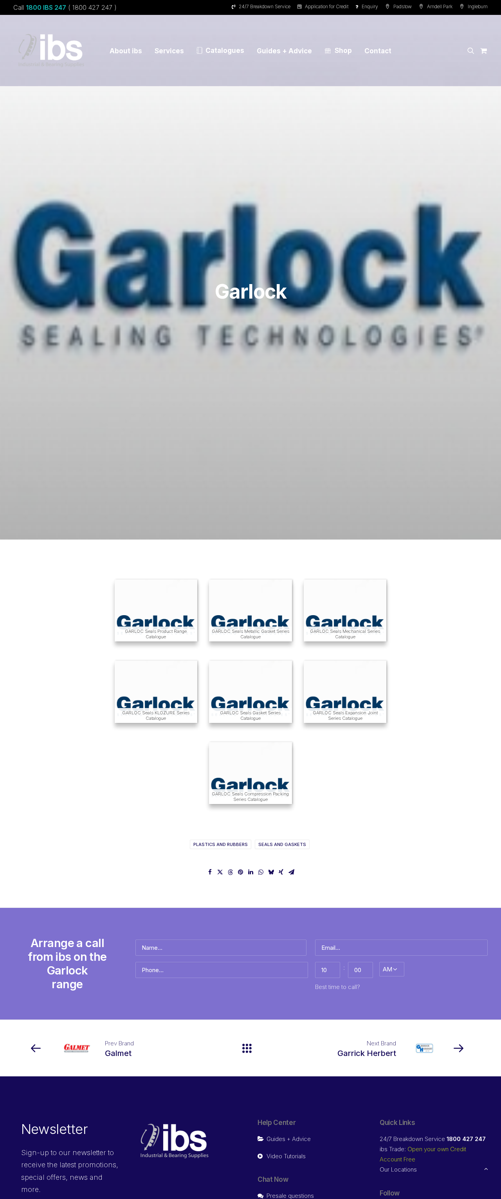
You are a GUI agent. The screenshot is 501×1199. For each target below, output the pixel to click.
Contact (377, 51)
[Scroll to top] (486, 1168)
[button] (472, 50)
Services (169, 51)
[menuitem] (262, 6)
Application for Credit (326, 6)
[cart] (482, 50)
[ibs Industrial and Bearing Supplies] (51, 50)
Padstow (402, 6)
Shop (343, 50)
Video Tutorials (286, 1156)
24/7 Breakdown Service (264, 6)
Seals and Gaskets (282, 844)
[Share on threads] (230, 872)
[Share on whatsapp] (260, 872)
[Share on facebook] (209, 872)
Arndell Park (439, 6)
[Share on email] (291, 872)
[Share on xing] (281, 872)
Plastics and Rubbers (220, 844)
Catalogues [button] (224, 50)
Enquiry (370, 6)
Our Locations (398, 1169)
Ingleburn (478, 6)
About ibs (126, 51)
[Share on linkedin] (250, 872)
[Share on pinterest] (240, 872)
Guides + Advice (284, 51)
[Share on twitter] (220, 872)
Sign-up (35, 1152)
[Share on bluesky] (271, 872)
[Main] (250, 1048)
